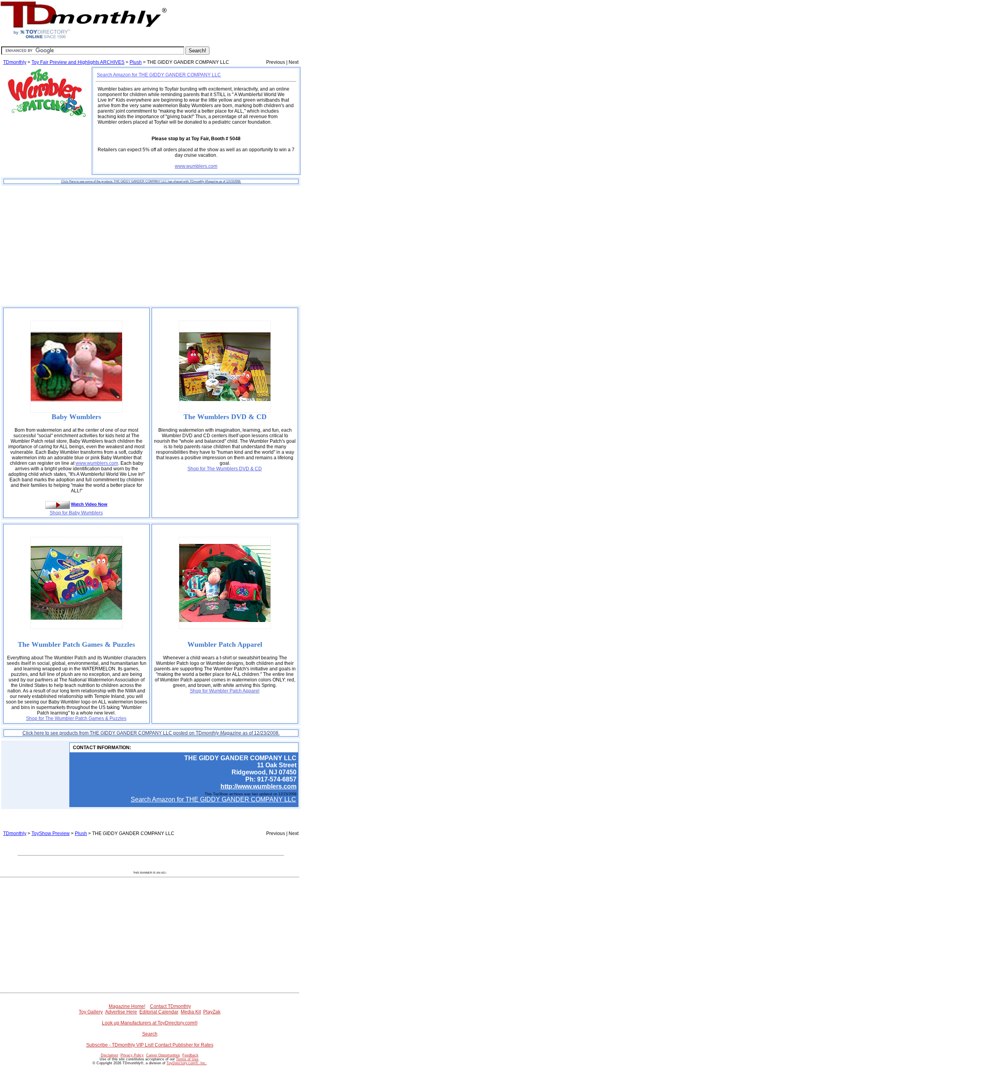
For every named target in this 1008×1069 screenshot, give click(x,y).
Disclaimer (109, 1055)
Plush (136, 62)
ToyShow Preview (51, 833)
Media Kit (191, 1012)
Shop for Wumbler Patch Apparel (224, 691)
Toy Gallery (91, 1012)
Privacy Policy (132, 1055)
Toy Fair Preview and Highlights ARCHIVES (78, 62)
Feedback (190, 1055)
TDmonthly (14, 62)
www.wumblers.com (196, 166)
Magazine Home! (127, 1006)
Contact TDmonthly (170, 1006)
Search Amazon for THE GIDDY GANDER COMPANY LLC (159, 75)
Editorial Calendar (158, 1012)
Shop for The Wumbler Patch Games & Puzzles (76, 718)
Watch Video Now (89, 504)
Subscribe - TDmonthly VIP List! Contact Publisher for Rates (149, 1045)
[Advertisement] (150, 246)
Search (150, 1034)
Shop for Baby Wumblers (76, 513)
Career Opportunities (163, 1055)
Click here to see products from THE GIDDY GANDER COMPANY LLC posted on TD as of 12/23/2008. (151, 733)
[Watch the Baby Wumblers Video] (57, 504)
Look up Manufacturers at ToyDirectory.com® (150, 1023)
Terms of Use (187, 1059)
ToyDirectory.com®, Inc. (187, 1063)
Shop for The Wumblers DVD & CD (224, 468)
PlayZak (211, 1012)
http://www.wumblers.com (258, 786)
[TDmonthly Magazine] (83, 38)
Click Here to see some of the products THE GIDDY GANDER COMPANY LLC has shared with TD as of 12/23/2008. (151, 181)
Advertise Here (121, 1012)
